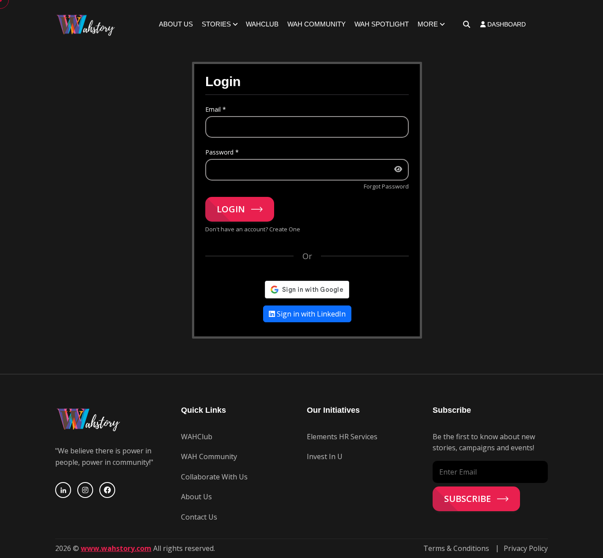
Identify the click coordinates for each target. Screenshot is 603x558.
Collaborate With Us (214, 477)
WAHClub (262, 24)
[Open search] (467, 24)
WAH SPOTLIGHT (381, 24)
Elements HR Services (342, 436)
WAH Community (316, 24)
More (428, 24)
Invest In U (325, 456)
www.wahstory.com (116, 548)
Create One (284, 229)
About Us (176, 24)
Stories (216, 24)
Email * (215, 109)
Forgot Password (386, 186)
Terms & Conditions (456, 548)
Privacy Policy (526, 548)
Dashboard (506, 24)
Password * (222, 152)
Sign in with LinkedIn (310, 314)
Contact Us (199, 517)
